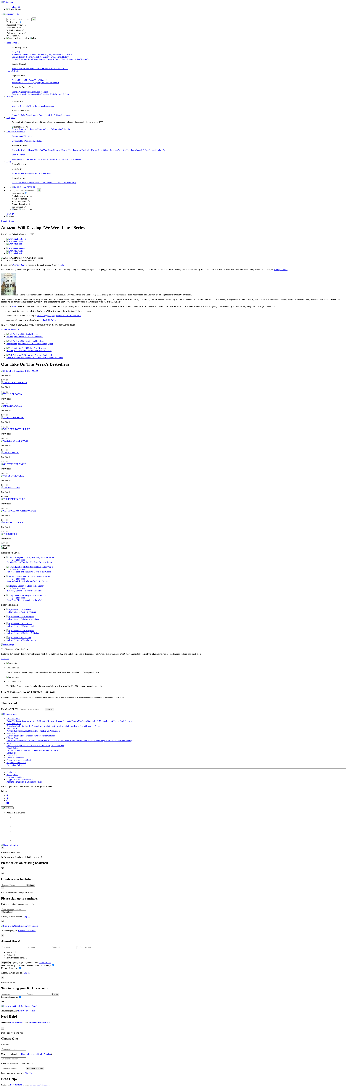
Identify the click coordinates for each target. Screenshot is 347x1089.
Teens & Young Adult (70, 59)
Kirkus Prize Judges (51, 731)
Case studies (34, 159)
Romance (67, 54)
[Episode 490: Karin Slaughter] (20, 616)
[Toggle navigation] (2, 14)
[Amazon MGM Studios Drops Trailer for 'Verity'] (28, 576)
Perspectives (23, 92)
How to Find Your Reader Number (36, 1054)
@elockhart (40, 315)
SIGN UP (49, 709)
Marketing (38, 141)
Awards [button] (10, 97)
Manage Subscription (53, 129)
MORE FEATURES (10, 329)
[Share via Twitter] (15, 241)
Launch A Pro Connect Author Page (151, 150)
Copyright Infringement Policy (20, 760)
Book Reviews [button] (13, 43)
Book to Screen (18, 94)
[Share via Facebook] (16, 239)
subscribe (5, 658)
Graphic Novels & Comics (49, 59)
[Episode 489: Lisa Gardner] (19, 623)
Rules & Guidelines (57, 115)
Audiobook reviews (15, 25)
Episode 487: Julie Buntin (25, 640)
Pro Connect (12, 36)
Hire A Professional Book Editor (26, 150)
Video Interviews (14, 30)
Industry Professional (16, 958)
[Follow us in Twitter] (8, 798)
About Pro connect (48, 182)
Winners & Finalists (20, 106)
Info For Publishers (51, 750)
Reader (10, 952)
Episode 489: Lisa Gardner (25, 626)
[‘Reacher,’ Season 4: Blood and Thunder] (25, 586)
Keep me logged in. (9, 968)
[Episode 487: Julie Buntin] (19, 637)
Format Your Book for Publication (76, 150)
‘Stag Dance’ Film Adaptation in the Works (25, 600)
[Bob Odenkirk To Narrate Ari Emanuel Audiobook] (29, 355)
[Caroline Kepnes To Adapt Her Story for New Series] (30, 557)
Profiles (15, 92)
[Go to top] (7, 807)
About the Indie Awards (22, 115)
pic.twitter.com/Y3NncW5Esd (68, 315)
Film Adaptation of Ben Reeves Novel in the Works (29, 572)
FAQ (30, 750)
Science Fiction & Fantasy (23, 57)
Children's (84, 59)
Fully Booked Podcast (59, 94)
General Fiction (18, 80)
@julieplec (49, 315)
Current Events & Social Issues (25, 59)
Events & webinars (73, 159)
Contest (25, 750)
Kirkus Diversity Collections (19, 745)
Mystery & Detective (54, 54)
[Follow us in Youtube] (8, 803)
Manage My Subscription (37, 736)
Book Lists (20, 726)
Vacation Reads (61, 68)
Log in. (27, 917)
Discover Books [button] (13, 719)
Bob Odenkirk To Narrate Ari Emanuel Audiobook (41, 357)
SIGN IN (16, 7)
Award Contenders (40, 115)
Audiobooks (17, 54)
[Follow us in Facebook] (7, 795)
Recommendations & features (52, 159)
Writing (15, 141)
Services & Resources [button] (16, 132)
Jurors (51, 106)
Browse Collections (20, 173)
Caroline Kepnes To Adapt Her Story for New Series (29, 562)
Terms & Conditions (15, 758)
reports (61, 265)
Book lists (25, 68)
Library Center (18, 155)
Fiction (25, 54)
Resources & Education (22, 136)
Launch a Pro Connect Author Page (89, 740)
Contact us (11, 753)
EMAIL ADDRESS (9, 709)
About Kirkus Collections (40, 173)
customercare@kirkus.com (39, 1023)
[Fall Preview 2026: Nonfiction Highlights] (25, 341)
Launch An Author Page (67, 182)
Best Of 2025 (49, 68)
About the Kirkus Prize (39, 106)
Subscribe (66, 129)
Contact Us (11, 772)
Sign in (5, 963)
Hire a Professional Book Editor (20, 740)
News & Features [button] (14, 71)
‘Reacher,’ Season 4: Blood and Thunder (24, 591)
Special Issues (29, 129)
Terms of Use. (45, 962)
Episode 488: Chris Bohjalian (26, 633)
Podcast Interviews (15, 33)
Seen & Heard (42, 92)
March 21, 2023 (49, 320)
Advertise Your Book (127, 150)
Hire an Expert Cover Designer (104, 150)
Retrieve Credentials (35, 1068)
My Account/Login (56, 745)
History (65, 57)
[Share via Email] (14, 244)
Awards (32, 92)
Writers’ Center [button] (13, 738)
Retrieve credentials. (27, 930)
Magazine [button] (11, 117)
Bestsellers (16, 68)
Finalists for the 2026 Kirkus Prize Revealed (33, 350)
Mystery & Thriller (42, 82)
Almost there (7, 912)
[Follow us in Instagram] (7, 800)
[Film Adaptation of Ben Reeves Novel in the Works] (30, 567)
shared (14, 306)
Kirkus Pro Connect (39, 745)
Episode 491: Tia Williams (25, 612)
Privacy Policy (13, 755)
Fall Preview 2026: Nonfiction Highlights (35, 343)
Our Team (17, 750)
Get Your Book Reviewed (51, 150)
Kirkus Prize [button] (12, 728)
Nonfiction (39, 57)
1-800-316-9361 (16, 1023)
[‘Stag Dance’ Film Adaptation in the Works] (26, 595)
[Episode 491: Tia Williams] (19, 609)
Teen (36, 80)
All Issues (39, 129)
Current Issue (17, 129)
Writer (9, 955)
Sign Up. (29, 1073)
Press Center (37, 750)
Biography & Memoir (53, 57)
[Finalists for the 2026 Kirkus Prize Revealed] (26, 348)
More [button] (9, 162)
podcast (10, 612)
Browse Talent (33, 182)
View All (16, 52)
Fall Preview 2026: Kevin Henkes (28, 336)
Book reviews (13, 22)
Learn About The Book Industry (118, 740)
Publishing (29, 141)
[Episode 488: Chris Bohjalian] (20, 630)
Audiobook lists (36, 68)
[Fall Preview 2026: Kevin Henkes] (22, 334)
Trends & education (20, 159)
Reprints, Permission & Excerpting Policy (16, 763)
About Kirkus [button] (12, 748)
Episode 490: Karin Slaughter (26, 619)
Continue (30, 885)
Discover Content (19, 182)
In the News (30, 94)
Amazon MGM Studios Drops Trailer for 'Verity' (27, 581)
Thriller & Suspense (37, 54)
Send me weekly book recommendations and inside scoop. (26, 965)
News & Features (14, 27)
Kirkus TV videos (82, 726)
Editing (21, 141)
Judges (68, 115)
